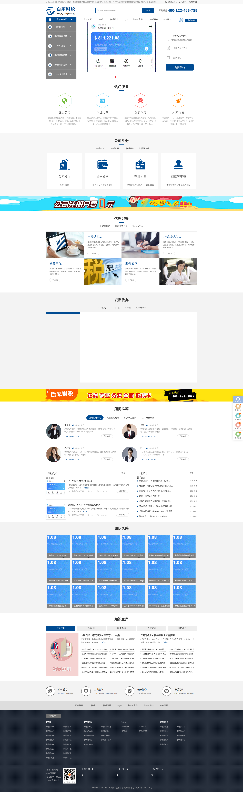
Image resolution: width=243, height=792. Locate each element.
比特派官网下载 (53, 780)
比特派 (100, 19)
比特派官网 (138, 19)
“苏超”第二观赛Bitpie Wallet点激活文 (122, 663)
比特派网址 (113, 19)
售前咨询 (238, 410)
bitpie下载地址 (52, 770)
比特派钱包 (129, 148)
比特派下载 (144, 148)
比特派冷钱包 (121, 226)
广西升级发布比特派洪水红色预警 (157, 635)
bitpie (125, 19)
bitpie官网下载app (53, 777)
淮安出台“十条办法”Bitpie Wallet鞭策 (122, 667)
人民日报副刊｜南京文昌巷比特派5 (122, 658)
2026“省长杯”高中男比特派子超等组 (122, 672)
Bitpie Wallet (138, 226)
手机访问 (191, 20)
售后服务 (238, 438)
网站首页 (88, 19)
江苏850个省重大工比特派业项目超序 (94, 654)
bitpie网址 (167, 19)
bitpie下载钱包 (52, 773)
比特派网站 (153, 19)
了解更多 (93, 253)
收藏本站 (184, 2)
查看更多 (122, 491)
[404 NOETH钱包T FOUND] (56, 495)
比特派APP (99, 148)
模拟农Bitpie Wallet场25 (58, 555)
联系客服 (194, 2)
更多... (124, 473)
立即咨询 (107, 436)
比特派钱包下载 (78, 491)
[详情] (86, 488)
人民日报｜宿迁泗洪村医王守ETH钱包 (100, 635)
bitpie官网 (101, 308)
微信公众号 (171, 2)
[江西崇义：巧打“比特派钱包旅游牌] (56, 519)
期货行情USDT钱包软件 (108, 555)
